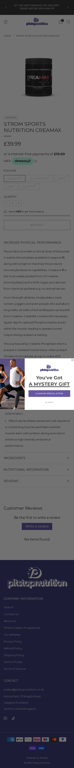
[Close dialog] (72, 360)
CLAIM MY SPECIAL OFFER (49, 393)
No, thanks (49, 402)
